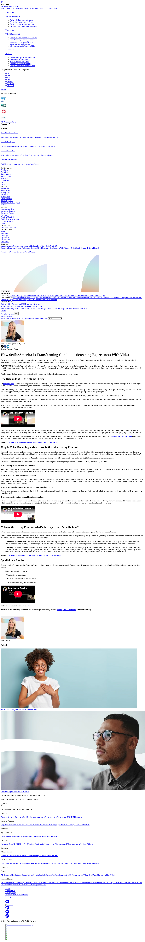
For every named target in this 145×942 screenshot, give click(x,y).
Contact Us (54, 246)
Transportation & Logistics (10, 203)
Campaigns (56, 825)
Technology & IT (7, 201)
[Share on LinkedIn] (8, 347)
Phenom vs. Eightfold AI (106, 875)
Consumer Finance (7, 213)
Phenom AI (78, 817)
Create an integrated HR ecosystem (22, 58)
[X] (9, 905)
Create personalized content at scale (22, 24)
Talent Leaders (6, 176)
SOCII (9, 78)
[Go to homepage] (72, 2)
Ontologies (5, 235)
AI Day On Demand (37, 298)
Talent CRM (47, 825)
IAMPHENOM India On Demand (96, 298)
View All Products (82, 825)
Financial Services (7, 209)
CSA (8, 80)
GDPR (9, 73)
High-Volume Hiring (8, 227)
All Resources (13, 296)
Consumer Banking (8, 211)
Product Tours (25, 298)
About (10, 246)
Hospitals (4, 195)
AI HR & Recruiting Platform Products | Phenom (42, 8)
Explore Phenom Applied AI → (12, 6)
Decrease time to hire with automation (23, 26)
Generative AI (6, 240)
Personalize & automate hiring (20, 64)
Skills (3, 231)
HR (2, 182)
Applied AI (5, 233)
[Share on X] (2, 347)
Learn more (5, 291)
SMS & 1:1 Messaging (68, 825)
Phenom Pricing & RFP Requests (13, 8)
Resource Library (7, 316)
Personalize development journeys (22, 42)
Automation (5, 242)
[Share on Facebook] (5, 347)
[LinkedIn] (7, 909)
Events (43, 296)
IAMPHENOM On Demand (55, 298)
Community (70, 296)
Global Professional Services (26, 248)
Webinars (37, 296)
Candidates (5, 170)
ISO (8, 75)
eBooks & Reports (52, 296)
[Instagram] (7, 917)
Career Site (20, 825)
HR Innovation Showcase (75, 298)
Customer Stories (28, 296)
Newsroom (17, 246)
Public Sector (5, 223)
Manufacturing (6, 197)
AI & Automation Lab (83, 296)
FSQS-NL (10, 84)
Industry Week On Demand (31, 300)
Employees (5, 180)
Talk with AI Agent (98, 296)
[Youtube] (7, 913)
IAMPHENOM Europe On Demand (122, 298)
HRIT (3, 184)
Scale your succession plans (20, 44)
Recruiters (4, 172)
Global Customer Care (45, 248)
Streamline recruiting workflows (21, 22)
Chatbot (40, 825)
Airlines (4, 205)
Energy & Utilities (7, 221)
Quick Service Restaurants (10, 219)
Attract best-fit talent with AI (20, 60)
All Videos (16, 298)
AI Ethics (29, 246)
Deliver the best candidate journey (22, 20)
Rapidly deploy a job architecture (22, 40)
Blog (20, 296)
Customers (4, 246)
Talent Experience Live (49, 300)
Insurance (4, 215)
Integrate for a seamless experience (22, 66)
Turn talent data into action (19, 62)
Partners (84, 248)
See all (3, 90)
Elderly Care (5, 193)
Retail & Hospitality (8, 217)
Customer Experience (8, 248)
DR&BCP (10, 86)
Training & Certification (72, 248)
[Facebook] (7, 903)
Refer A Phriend (93, 248)
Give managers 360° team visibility (22, 46)
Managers (4, 178)
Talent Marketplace (30, 825)
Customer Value (58, 248)
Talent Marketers (7, 174)
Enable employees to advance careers (23, 38)
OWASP (10, 82)
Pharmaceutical (6, 199)
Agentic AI (5, 238)
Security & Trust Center (41, 246)
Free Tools (62, 296)
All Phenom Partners (8, 122)
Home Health (6, 190)
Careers (23, 246)
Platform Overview (8, 817)
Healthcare (5, 188)
